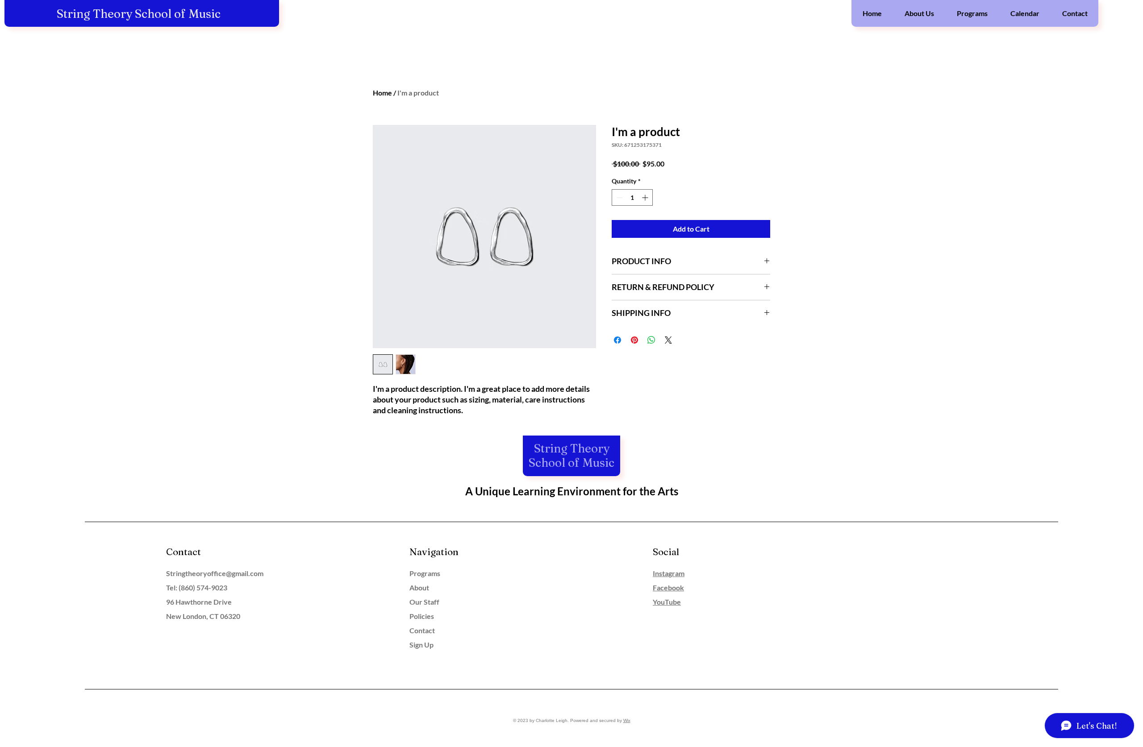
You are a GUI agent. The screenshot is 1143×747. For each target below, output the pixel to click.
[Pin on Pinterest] (634, 340)
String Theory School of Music (139, 14)
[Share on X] (668, 340)
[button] (919, 13)
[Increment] (645, 197)
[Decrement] (618, 197)
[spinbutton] (632, 197)
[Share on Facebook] (617, 340)
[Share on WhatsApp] (651, 340)
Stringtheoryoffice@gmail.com (214, 573)
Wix (626, 720)
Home (382, 92)
